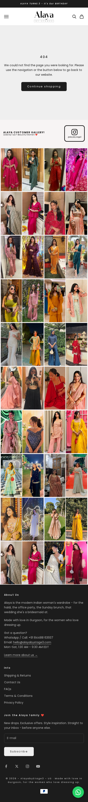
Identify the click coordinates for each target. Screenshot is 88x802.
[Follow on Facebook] (6, 766)
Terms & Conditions (18, 696)
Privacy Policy (13, 702)
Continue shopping (44, 86)
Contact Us (12, 682)
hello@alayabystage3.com (32, 642)
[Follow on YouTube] (38, 766)
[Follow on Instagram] (27, 766)
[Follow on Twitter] (17, 766)
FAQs (7, 689)
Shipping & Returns (17, 675)
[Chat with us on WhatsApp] (78, 792)
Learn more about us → (21, 655)
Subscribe (19, 751)
